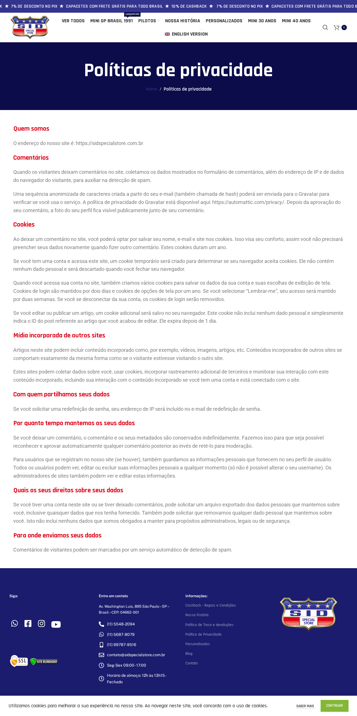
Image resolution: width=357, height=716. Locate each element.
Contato (191, 663)
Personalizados (197, 644)
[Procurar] (325, 27)
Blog (188, 653)
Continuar (334, 705)
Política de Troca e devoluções (209, 624)
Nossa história (197, 615)
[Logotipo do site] (30, 27)
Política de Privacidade (203, 634)
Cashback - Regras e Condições (210, 605)
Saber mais (305, 706)
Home (151, 89)
